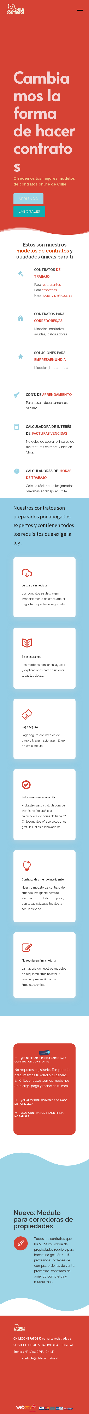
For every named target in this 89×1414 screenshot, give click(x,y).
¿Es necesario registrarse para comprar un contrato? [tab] (40, 1059)
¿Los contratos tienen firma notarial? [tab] (39, 1114)
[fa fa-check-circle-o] (27, 785)
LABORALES (29, 211)
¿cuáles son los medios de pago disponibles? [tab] (40, 1102)
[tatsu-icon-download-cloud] (28, 573)
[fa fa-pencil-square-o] (28, 948)
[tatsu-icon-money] (28, 714)
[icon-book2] (28, 643)
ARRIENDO (28, 199)
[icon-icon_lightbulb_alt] (28, 866)
